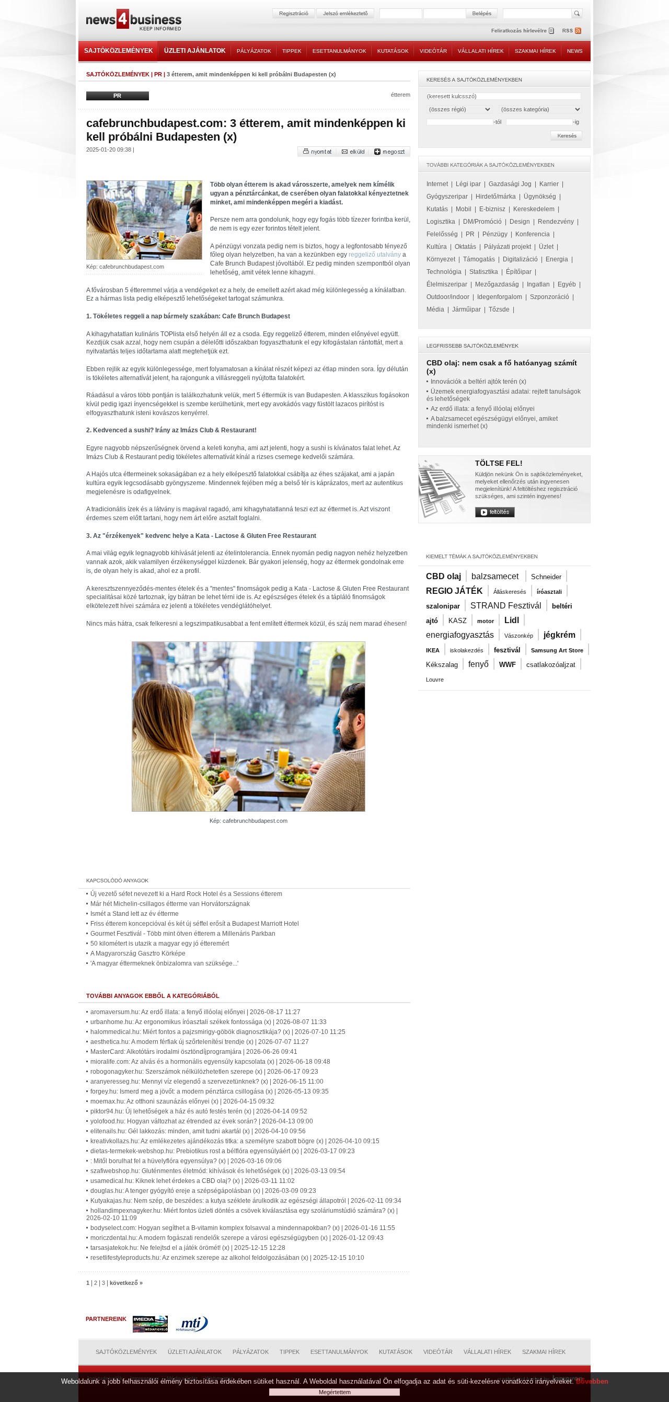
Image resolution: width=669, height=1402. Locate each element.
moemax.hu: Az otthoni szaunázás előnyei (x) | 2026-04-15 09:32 (182, 1101)
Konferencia (532, 234)
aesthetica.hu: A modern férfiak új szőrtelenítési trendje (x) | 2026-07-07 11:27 (199, 1041)
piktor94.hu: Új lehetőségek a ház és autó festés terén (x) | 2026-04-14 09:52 (198, 1111)
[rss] (572, 31)
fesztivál (507, 650)
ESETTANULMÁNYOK (339, 51)
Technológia (444, 271)
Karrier (549, 184)
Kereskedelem (534, 209)
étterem (400, 94)
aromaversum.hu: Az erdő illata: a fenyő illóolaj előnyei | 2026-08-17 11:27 (195, 1012)
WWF (507, 665)
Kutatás (437, 209)
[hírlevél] (522, 31)
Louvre (435, 679)
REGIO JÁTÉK (454, 591)
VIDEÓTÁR (433, 51)
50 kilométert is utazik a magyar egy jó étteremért (159, 943)
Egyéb (567, 284)
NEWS (575, 51)
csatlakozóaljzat (550, 665)
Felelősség (442, 234)
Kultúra (436, 246)
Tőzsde (499, 309)
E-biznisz (492, 209)
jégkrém (559, 634)
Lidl (511, 620)
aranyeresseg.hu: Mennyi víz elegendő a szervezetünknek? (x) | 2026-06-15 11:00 (207, 1081)
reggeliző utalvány (375, 254)
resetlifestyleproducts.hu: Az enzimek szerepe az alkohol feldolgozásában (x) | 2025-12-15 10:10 (227, 1257)
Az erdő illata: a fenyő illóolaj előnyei (483, 408)
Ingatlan (538, 284)
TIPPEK (292, 51)
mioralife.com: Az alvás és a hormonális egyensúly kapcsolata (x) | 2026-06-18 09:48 (210, 1061)
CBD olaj (443, 576)
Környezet (440, 259)
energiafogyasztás (460, 634)
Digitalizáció (520, 259)
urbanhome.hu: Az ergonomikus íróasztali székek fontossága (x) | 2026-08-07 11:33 (208, 1022)
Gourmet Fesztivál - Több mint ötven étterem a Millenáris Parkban (182, 933)
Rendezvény (556, 221)
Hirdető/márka (496, 196)
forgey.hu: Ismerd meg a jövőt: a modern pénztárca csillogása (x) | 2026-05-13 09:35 (209, 1091)
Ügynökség (540, 196)
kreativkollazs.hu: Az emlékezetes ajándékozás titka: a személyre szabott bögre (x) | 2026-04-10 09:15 (234, 1141)
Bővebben (592, 1381)
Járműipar (466, 309)
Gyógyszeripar (447, 196)
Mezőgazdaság (497, 284)
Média (435, 309)
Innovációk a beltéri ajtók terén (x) (478, 381)
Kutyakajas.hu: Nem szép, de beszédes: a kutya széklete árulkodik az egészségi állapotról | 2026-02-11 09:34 (245, 1200)
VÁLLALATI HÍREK (481, 51)
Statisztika (483, 271)
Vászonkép (518, 636)
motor (485, 621)
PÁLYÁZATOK (254, 51)
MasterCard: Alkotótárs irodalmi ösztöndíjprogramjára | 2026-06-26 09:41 (193, 1051)
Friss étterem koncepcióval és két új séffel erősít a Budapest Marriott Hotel (194, 923)
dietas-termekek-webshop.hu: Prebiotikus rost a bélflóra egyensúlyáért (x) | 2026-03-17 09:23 (222, 1151)
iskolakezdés (466, 650)
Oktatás (465, 246)
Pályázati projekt (507, 246)
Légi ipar (468, 184)
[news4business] (133, 21)
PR (158, 74)
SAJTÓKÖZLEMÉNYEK (118, 50)
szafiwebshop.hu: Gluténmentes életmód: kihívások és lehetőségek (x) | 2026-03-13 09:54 (217, 1171)
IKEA (433, 650)
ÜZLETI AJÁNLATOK (195, 50)
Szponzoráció (549, 297)
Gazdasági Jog (510, 184)
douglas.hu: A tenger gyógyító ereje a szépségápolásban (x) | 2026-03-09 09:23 (203, 1190)
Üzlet (546, 246)
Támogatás (479, 259)
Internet (437, 184)
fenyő (478, 664)
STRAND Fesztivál (505, 605)
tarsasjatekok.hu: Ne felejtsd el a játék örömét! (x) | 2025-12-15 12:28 (187, 1247)
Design (520, 221)
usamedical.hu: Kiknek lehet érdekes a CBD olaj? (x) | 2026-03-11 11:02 (192, 1181)
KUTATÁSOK (393, 51)
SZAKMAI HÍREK (535, 51)
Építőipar (519, 271)
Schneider (546, 577)
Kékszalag (442, 665)
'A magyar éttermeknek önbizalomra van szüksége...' (164, 963)
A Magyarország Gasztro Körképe (138, 953)
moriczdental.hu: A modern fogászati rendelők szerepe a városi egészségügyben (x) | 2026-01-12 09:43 (237, 1238)
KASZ (457, 621)
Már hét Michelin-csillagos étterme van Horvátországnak (170, 903)
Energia (557, 259)
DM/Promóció (482, 221)
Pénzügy (494, 234)
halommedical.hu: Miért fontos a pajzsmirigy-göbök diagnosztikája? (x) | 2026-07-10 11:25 (217, 1032)
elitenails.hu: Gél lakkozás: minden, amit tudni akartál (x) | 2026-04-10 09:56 (198, 1131)
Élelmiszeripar (446, 284)
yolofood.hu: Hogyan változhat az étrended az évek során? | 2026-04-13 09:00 (201, 1121)
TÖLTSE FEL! (499, 463)
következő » (126, 1283)
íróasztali (549, 592)
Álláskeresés (509, 592)
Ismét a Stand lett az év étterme (134, 913)
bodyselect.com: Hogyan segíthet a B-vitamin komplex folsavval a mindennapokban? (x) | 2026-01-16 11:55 (242, 1228)
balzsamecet (496, 576)
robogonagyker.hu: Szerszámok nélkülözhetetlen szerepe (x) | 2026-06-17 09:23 (204, 1071)
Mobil (463, 209)
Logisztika (440, 221)
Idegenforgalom (499, 297)
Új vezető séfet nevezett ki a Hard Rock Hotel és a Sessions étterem (186, 894)
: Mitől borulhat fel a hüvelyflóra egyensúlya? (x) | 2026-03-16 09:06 (186, 1161)
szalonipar (443, 606)
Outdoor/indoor (447, 297)
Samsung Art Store (557, 650)
